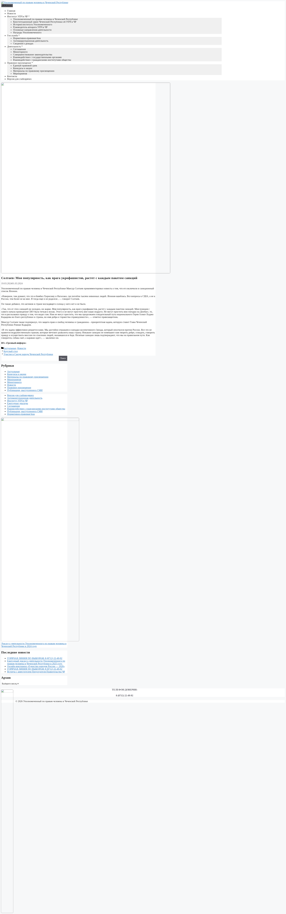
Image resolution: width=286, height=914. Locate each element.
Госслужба (12, 35)
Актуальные (10, 348)
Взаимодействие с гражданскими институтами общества (42, 60)
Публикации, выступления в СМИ (25, 390)
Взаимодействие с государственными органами (37, 57)
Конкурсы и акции (22, 68)
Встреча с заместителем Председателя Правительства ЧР (36, 671)
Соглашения (19, 49)
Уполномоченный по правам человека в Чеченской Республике (45, 19)
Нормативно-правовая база (27, 38)
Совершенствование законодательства (32, 54)
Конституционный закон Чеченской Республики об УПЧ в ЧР (44, 22)
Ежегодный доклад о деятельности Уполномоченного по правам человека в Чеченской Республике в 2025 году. (36, 662)
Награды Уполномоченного (27, 32)
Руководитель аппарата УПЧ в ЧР (30, 27)
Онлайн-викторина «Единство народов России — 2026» (36, 666)
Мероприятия (20, 73)
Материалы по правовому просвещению (33, 71)
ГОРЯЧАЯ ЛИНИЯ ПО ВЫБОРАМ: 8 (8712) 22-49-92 (34, 658)
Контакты (12, 76)
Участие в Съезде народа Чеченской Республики (28, 354)
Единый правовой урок (25, 65)
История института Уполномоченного (32, 24)
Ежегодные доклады (17, 403)
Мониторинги (20, 52)
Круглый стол (11, 351)
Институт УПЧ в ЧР (17, 16)
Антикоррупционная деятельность (30, 41)
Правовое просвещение (19, 63)
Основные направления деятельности (32, 30)
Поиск (63, 358)
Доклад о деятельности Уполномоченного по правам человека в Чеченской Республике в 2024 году (33, 644)
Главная (11, 11)
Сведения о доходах (23, 43)
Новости (11, 13)
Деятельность (14, 46)
